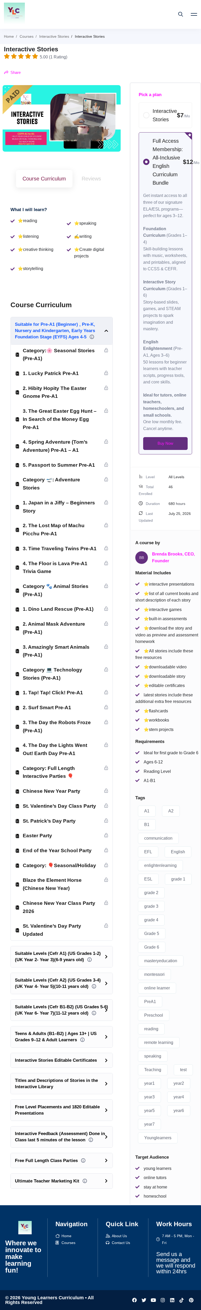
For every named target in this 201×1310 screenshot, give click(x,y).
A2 (171, 811)
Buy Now (165, 443)
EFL (148, 852)
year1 (149, 1083)
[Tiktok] (181, 1300)
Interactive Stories (54, 36)
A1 (146, 811)
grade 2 (151, 892)
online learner (157, 988)
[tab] (44, 179)
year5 (149, 1110)
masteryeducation (160, 961)
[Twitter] (144, 1300)
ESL (148, 879)
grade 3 (151, 906)
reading (151, 1029)
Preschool (153, 1015)
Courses (27, 36)
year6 (179, 1110)
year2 (179, 1083)
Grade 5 (151, 933)
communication (158, 838)
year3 (149, 1097)
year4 (179, 1097)
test (183, 1069)
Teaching (152, 1069)
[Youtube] (153, 1300)
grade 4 (151, 920)
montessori (154, 974)
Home (9, 36)
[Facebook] (134, 1300)
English (178, 852)
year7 (149, 1124)
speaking (152, 1056)
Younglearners (157, 1138)
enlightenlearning (160, 865)
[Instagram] (163, 1300)
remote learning (158, 1042)
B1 (146, 824)
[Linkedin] (172, 1300)
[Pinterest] (191, 1300)
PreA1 (150, 1001)
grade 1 (178, 879)
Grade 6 (151, 947)
